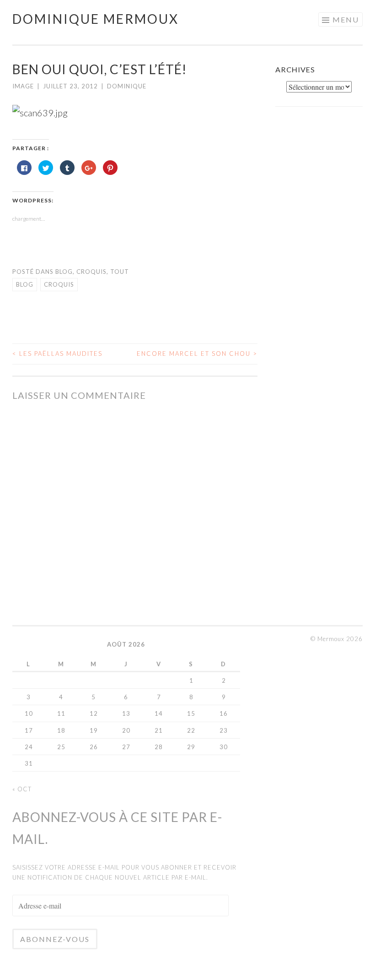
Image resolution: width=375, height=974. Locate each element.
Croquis (91, 271)
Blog (64, 271)
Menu (345, 19)
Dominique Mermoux (95, 19)
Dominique (126, 86)
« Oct (22, 789)
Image (23, 86)
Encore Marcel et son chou (197, 353)
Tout (119, 271)
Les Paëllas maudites (57, 353)
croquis (59, 284)
